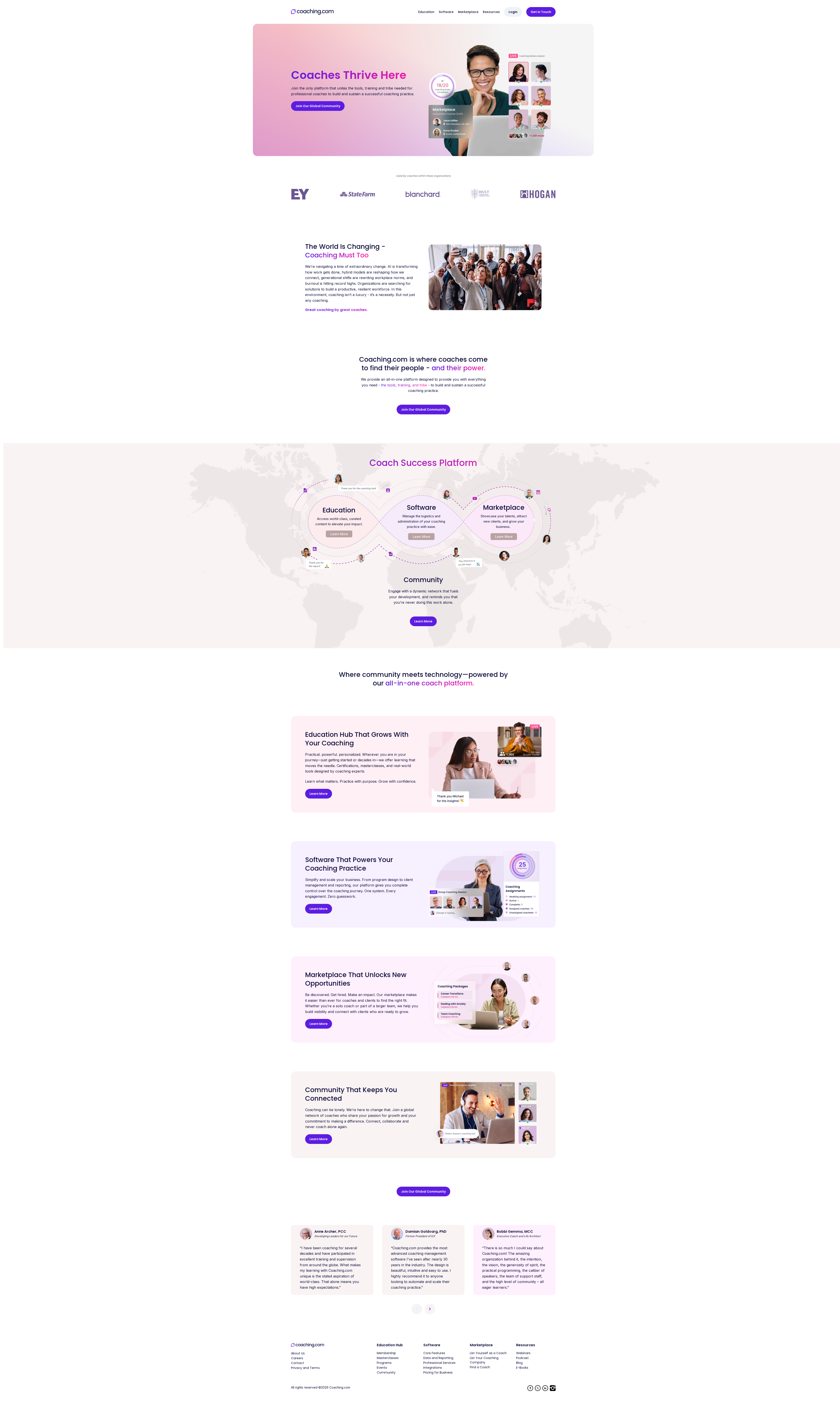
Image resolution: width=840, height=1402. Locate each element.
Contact (297, 1363)
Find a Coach (480, 1367)
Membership (386, 1353)
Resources (491, 12)
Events (382, 1367)
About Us (298, 1353)
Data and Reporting (438, 1358)
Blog (519, 1363)
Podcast (522, 1358)
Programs (384, 1363)
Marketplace (468, 12)
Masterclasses (388, 1358)
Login (513, 12)
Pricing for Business (438, 1372)
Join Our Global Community (317, 106)
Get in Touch (541, 12)
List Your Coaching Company (484, 1360)
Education (426, 12)
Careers (297, 1358)
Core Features (434, 1353)
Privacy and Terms (305, 1368)
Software (446, 12)
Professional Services (439, 1363)
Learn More (339, 534)
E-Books (522, 1367)
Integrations (432, 1367)
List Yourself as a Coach (488, 1353)
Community (386, 1372)
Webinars (523, 1353)
